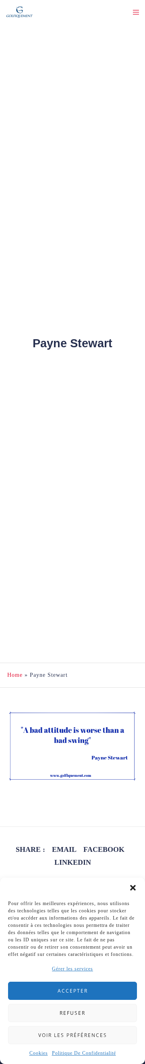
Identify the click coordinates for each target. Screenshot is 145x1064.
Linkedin (72, 862)
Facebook (103, 849)
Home (15, 675)
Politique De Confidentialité (84, 1053)
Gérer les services (72, 969)
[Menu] (133, 12)
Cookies (38, 1053)
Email (64, 849)
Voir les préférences (72, 1035)
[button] (133, 888)
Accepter (73, 990)
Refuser (72, 1013)
